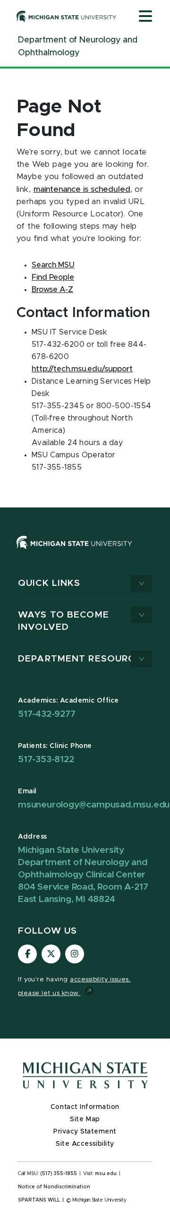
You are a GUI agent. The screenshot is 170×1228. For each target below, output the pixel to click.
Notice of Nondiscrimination (54, 1187)
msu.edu (106, 1173)
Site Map (85, 1119)
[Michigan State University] (67, 16)
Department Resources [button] (82, 658)
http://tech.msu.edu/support (82, 369)
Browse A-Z (52, 289)
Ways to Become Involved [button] (63, 621)
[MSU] (74, 551)
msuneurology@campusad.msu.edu (94, 804)
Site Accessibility (85, 1144)
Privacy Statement (85, 1131)
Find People (53, 277)
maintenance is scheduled (82, 189)
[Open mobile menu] (145, 17)
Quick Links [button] (49, 583)
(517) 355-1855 (58, 1173)
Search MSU (53, 265)
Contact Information (85, 1107)
